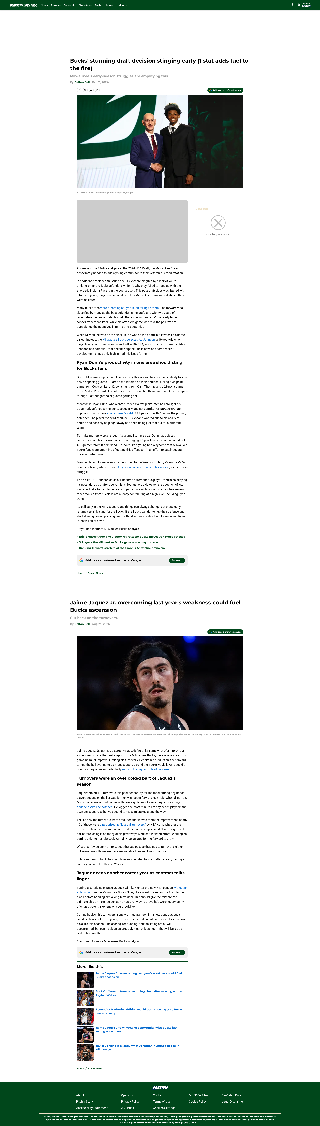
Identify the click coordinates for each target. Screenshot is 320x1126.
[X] (299, 4)
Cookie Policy (198, 1101)
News (44, 5)
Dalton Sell (82, 82)
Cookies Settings (164, 1108)
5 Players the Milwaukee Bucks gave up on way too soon (119, 542)
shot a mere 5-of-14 (120, 413)
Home (80, 573)
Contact (158, 1095)
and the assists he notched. (95, 807)
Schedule (69, 5)
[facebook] (292, 4)
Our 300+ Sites (198, 1095)
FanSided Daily (232, 1095)
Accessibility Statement (92, 1108)
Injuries (110, 5)
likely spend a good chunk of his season (143, 467)
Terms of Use (162, 1101)
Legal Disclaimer (233, 1101)
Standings (85, 5)
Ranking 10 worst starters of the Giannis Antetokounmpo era (122, 548)
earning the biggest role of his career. (146, 769)
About (80, 1095)
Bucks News (95, 573)
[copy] (97, 90)
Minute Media (59, 1116)
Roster (99, 5)
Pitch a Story (84, 1101)
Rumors (55, 5)
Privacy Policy (130, 1101)
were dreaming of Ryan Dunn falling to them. (130, 308)
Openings (127, 1095)
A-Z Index (127, 1108)
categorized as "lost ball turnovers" (123, 824)
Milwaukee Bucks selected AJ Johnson (129, 339)
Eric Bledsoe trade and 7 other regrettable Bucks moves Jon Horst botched (132, 536)
